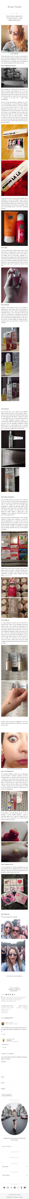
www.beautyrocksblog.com (8, 1001)
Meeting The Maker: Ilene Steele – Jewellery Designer (7, 1009)
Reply (4, 1034)
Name (3, 1077)
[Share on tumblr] (14, 994)
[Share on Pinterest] (12, 994)
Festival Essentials (6, 998)
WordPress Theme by (14, 1197)
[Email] (25, 1187)
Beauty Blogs (13, 997)
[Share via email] (6, 994)
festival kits (16, 998)
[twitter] (4, 1187)
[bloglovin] (11, 1187)
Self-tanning (9, 999)
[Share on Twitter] (10, 994)
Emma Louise (9, 1022)
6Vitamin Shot (8, 575)
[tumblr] (21, 1187)
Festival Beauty (22, 997)
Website (3, 1088)
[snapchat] (18, 1187)
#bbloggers (6, 997)
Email (3, 1082)
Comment (3, 1061)
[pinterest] (15, 1187)
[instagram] (8, 1187)
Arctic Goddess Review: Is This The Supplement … (14, 989)
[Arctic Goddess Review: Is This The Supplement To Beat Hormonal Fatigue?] (14, 982)
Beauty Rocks (14, 6)
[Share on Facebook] (8, 994)
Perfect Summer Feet (22, 1007)
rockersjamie (10, 1039)
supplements (17, 999)
